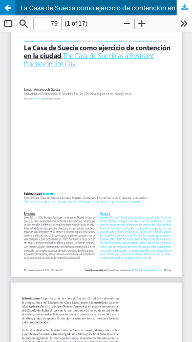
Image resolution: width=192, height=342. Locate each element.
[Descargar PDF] (184, 7)
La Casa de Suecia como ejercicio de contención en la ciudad (106, 8)
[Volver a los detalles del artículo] (7, 7)
